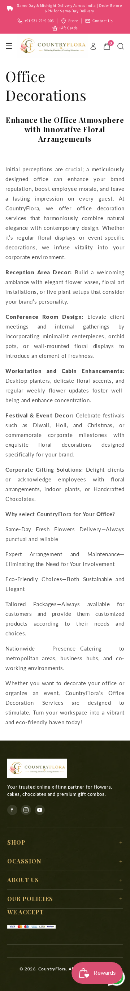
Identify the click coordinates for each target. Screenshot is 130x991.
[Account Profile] (93, 46)
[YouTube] (40, 810)
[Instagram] (26, 810)
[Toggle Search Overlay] (121, 46)
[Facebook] (12, 810)
